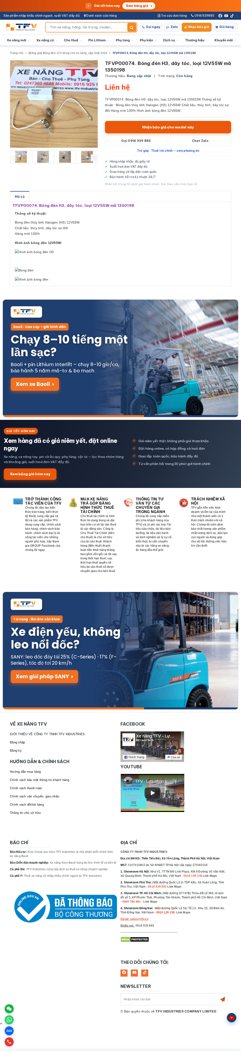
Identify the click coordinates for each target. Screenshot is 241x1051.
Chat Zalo (200, 141)
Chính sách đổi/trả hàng (27, 804)
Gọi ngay (153, 27)
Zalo (174, 27)
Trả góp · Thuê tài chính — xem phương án (168, 150)
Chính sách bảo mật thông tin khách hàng (39, 780)
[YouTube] (226, 16)
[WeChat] (9, 1008)
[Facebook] (220, 16)
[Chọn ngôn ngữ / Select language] (231, 1017)
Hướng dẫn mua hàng (25, 771)
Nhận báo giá (198, 27)
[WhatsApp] (9, 1019)
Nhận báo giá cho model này (168, 127)
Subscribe (222, 999)
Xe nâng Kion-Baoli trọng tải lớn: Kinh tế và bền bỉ (83, 862)
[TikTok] (232, 16)
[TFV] (23, 27)
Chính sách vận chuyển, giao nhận (34, 796)
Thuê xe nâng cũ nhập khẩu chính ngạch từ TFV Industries (63, 875)
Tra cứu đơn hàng (173, 15)
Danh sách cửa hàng (101, 15)
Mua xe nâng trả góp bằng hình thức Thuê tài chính (97, 505)
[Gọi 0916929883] (9, 1041)
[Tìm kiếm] (131, 27)
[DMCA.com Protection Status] (134, 939)
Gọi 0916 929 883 (136, 141)
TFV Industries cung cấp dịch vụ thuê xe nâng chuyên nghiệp (67, 869)
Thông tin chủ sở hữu (25, 813)
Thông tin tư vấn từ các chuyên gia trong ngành (150, 505)
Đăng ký (16, 750)
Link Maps (210, 875)
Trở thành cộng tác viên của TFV (43, 501)
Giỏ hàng (226, 27)
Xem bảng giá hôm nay (30, 474)
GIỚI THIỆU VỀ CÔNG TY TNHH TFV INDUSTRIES (47, 734)
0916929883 (203, 15)
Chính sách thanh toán (26, 788)
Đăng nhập (17, 742)
